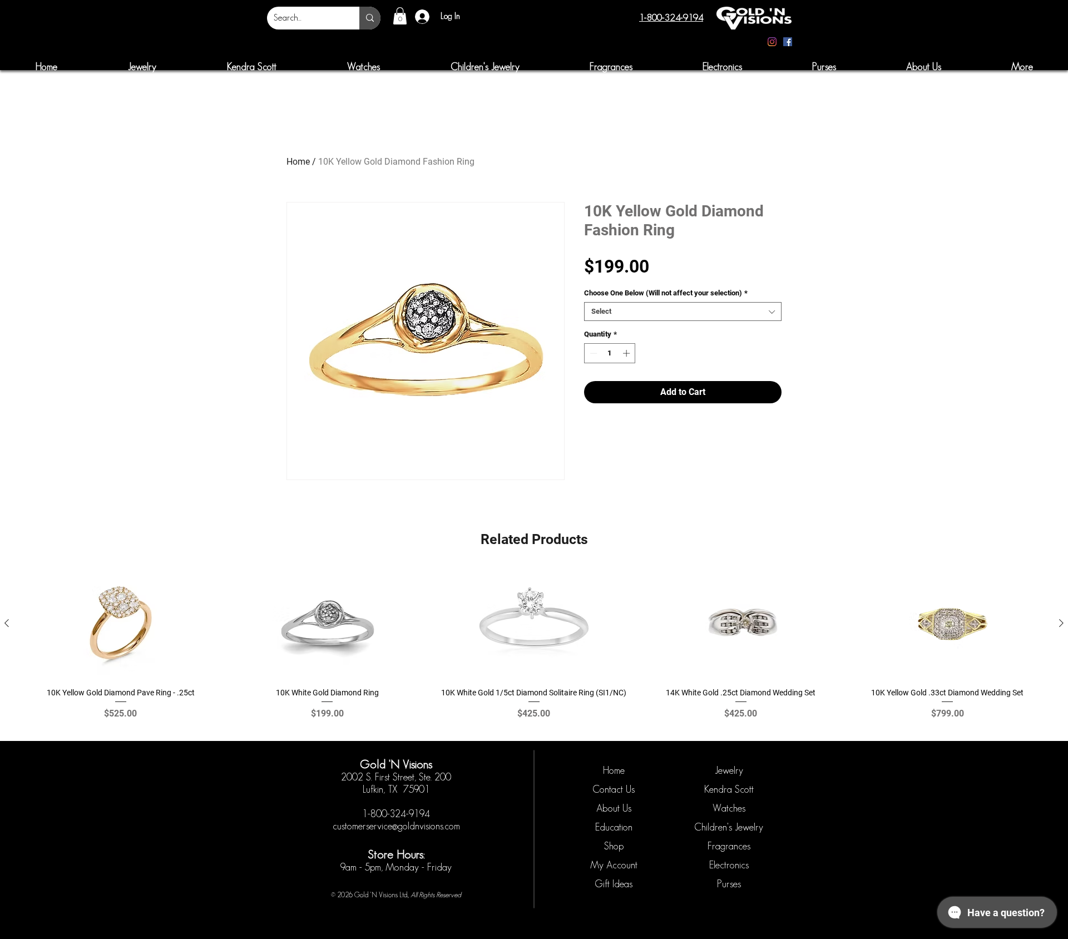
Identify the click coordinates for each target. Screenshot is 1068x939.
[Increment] (627, 353)
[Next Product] (1061, 623)
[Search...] (369, 18)
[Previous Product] (6, 623)
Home (298, 161)
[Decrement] (592, 353)
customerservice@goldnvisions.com (396, 826)
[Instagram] (772, 41)
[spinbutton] (610, 353)
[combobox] (683, 311)
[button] (400, 15)
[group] (534, 650)
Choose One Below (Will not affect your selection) (666, 293)
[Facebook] (787, 41)
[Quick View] (121, 624)
